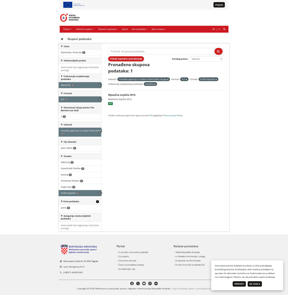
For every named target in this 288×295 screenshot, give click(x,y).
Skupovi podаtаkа (79, 39)
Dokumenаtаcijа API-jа (172, 115)
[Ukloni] (167, 79)
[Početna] (62, 39)
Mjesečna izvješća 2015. (122, 95)
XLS (110, 104)
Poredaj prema (179, 58)
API (151, 115)
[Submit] (218, 51)
